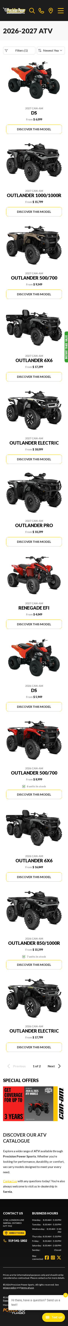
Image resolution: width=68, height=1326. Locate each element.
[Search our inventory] (32, 10)
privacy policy (9, 1287)
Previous (19, 1066)
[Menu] (60, 10)
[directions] (50, 10)
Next (51, 1066)
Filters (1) (21, 50)
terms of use (27, 1287)
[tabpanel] (46, 1235)
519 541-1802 (17, 1240)
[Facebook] (47, 1257)
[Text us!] (53, 1318)
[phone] (41, 10)
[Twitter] (59, 1257)
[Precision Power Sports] (14, 10)
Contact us (10, 1181)
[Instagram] (53, 1257)
